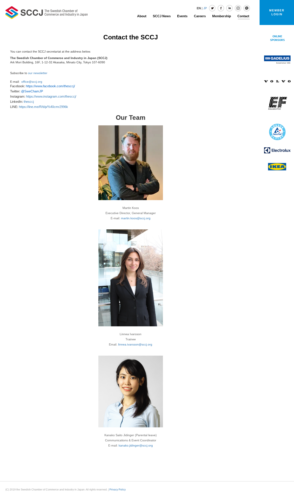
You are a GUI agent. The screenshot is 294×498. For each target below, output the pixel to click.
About (141, 16)
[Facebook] (221, 8)
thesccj (29, 101)
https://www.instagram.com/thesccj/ (51, 96)
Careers (200, 16)
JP (205, 8)
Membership (221, 16)
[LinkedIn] (229, 8)
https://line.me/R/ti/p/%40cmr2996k (43, 107)
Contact (243, 16)
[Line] (246, 8)
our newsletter (37, 73)
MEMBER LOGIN (276, 12)
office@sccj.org (31, 81)
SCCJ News (162, 16)
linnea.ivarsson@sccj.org (135, 344)
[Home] (46, 12)
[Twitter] (212, 8)
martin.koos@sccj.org (135, 218)
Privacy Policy (117, 489)
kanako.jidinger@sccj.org (136, 445)
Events (182, 16)
